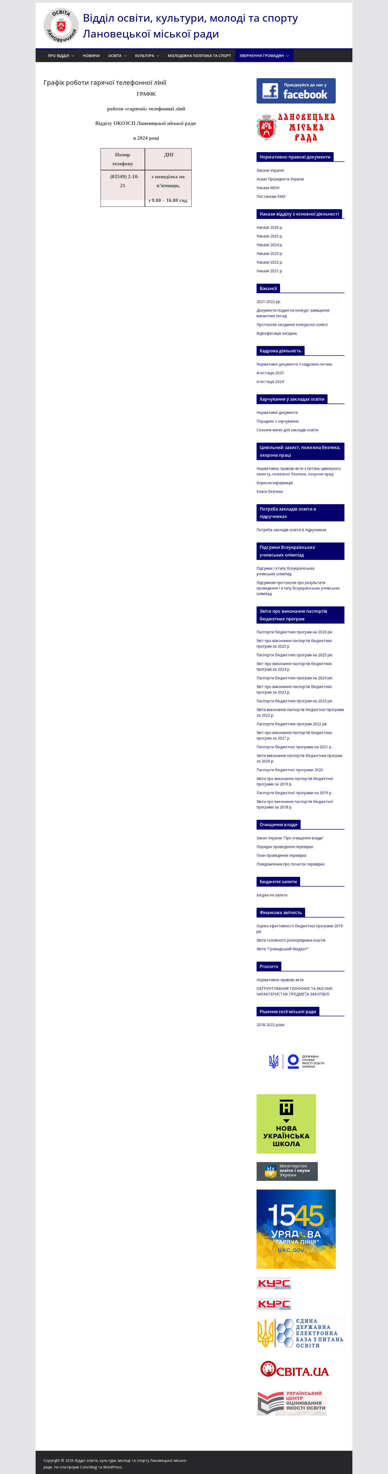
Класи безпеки (270, 491)
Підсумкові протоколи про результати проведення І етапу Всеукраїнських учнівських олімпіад (298, 588)
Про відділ (58, 55)
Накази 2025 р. (270, 235)
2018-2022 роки (270, 1024)
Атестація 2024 (270, 381)
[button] (71, 55)
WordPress (112, 1467)
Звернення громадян (261, 55)
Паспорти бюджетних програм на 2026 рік (294, 631)
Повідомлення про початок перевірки (290, 864)
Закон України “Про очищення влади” (290, 837)
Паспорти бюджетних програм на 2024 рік (294, 677)
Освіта (114, 55)
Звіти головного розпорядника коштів (291, 940)
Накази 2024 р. (270, 244)
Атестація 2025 (270, 372)
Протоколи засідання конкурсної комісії (292, 324)
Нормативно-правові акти (280, 979)
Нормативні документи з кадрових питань (294, 364)
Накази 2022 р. (270, 262)
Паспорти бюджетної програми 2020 (290, 769)
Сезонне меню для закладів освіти (287, 429)
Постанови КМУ (271, 196)
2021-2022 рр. (269, 301)
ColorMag (88, 1467)
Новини (91, 55)
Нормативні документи (277, 412)
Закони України (270, 170)
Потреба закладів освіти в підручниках (291, 529)
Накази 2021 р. (270, 270)
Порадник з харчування (278, 421)
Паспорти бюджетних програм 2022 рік (292, 723)
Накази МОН (268, 187)
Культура (144, 55)
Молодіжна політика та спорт (199, 55)
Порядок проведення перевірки (285, 846)
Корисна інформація (275, 482)
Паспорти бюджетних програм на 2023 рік (294, 700)
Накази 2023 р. (270, 253)
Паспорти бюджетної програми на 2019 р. (294, 792)
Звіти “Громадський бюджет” (283, 948)
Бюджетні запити (272, 894)
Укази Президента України (280, 178)
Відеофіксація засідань (277, 333)
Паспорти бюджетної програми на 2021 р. (294, 746)
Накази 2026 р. (270, 227)
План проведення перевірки (281, 855)
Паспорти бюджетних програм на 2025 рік (294, 654)
